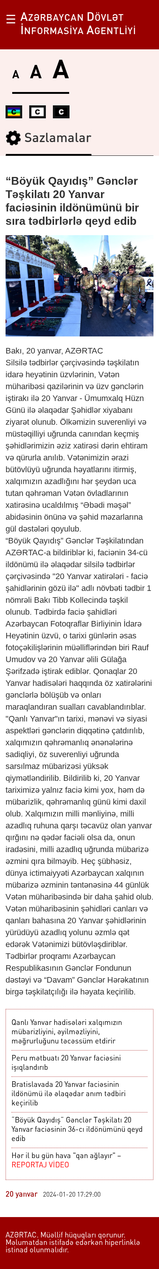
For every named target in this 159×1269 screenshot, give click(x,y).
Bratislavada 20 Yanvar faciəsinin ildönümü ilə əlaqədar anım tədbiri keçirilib (68, 1094)
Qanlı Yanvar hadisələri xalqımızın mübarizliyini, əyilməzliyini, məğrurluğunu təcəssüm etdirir (66, 1032)
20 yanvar (22, 1195)
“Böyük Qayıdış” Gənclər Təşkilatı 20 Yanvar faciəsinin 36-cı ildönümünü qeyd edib (77, 1130)
